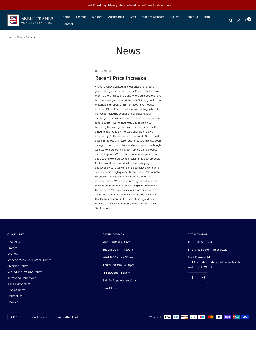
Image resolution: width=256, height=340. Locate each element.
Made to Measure (153, 17)
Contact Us (14, 296)
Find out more (162, 5)
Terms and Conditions (21, 278)
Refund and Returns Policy (24, 272)
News (20, 37)
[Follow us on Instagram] (203, 277)
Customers (103, 71)
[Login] (238, 20)
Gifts (133, 17)
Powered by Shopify (68, 316)
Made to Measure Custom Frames (29, 260)
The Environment (18, 284)
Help (207, 17)
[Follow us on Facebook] (193, 277)
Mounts (97, 17)
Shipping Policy (17, 266)
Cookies (12, 302)
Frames (81, 17)
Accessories (116, 17)
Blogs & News (16, 290)
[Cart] (247, 20)
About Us (192, 17)
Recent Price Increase (120, 78)
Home (66, 17)
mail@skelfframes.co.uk (211, 249)
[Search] (230, 20)
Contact (67, 24)
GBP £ (13, 316)
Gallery (175, 17)
